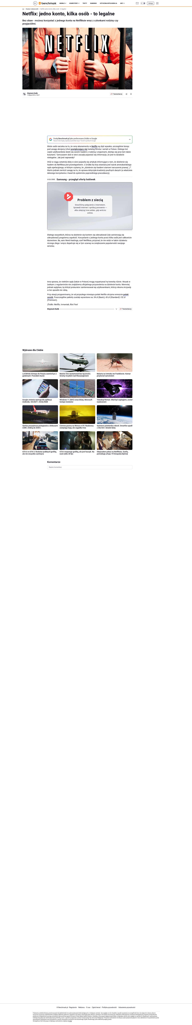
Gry (121, 3)
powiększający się (79, 149)
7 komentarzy (117, 94)
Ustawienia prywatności (126, 1007)
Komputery (73, 3)
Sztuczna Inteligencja (108, 3)
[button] (142, 3)
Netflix (94, 146)
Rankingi (93, 3)
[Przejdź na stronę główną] (35, 5)
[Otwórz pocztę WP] (137, 3)
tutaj (70, 1021)
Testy (85, 3)
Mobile (62, 3)
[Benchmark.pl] (49, 3)
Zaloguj (150, 3)
